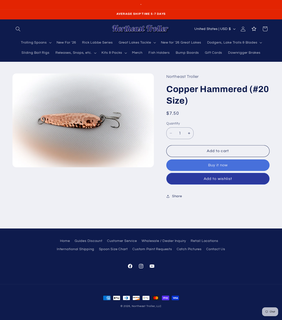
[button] (17, 28)
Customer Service (122, 241)
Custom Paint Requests (152, 249)
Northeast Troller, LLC (147, 306)
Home (65, 241)
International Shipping (75, 249)
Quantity (173, 123)
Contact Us (215, 249)
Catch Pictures (189, 249)
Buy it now (218, 165)
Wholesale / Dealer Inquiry (164, 241)
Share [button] (177, 196)
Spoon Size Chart (113, 249)
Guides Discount (88, 241)
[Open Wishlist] (254, 28)
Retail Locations (204, 241)
